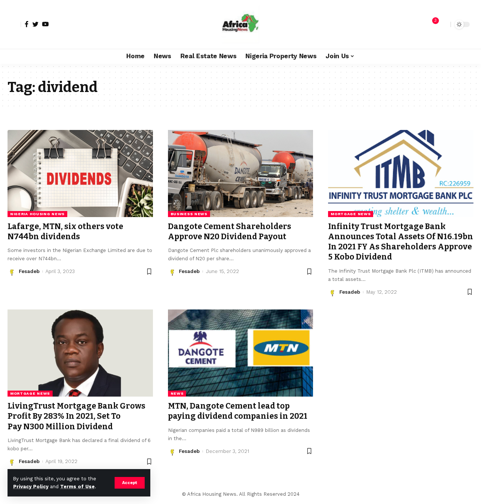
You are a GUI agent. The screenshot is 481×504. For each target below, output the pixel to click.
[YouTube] (45, 24)
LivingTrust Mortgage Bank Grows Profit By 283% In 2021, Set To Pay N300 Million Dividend (76, 416)
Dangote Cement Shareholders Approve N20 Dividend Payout (229, 231)
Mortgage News (351, 214)
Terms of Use (77, 486)
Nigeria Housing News (37, 214)
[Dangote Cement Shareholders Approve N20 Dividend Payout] (240, 173)
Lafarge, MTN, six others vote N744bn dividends (65, 231)
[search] (443, 24)
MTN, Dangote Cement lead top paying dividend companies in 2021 (237, 411)
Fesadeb (29, 271)
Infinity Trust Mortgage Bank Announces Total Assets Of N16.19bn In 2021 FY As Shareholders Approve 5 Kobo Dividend (400, 242)
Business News (189, 214)
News (177, 393)
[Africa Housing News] (240, 24)
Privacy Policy (30, 486)
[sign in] (14, 24)
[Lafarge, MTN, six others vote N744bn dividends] (80, 173)
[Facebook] (26, 24)
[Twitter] (35, 24)
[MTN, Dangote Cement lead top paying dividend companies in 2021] (240, 353)
